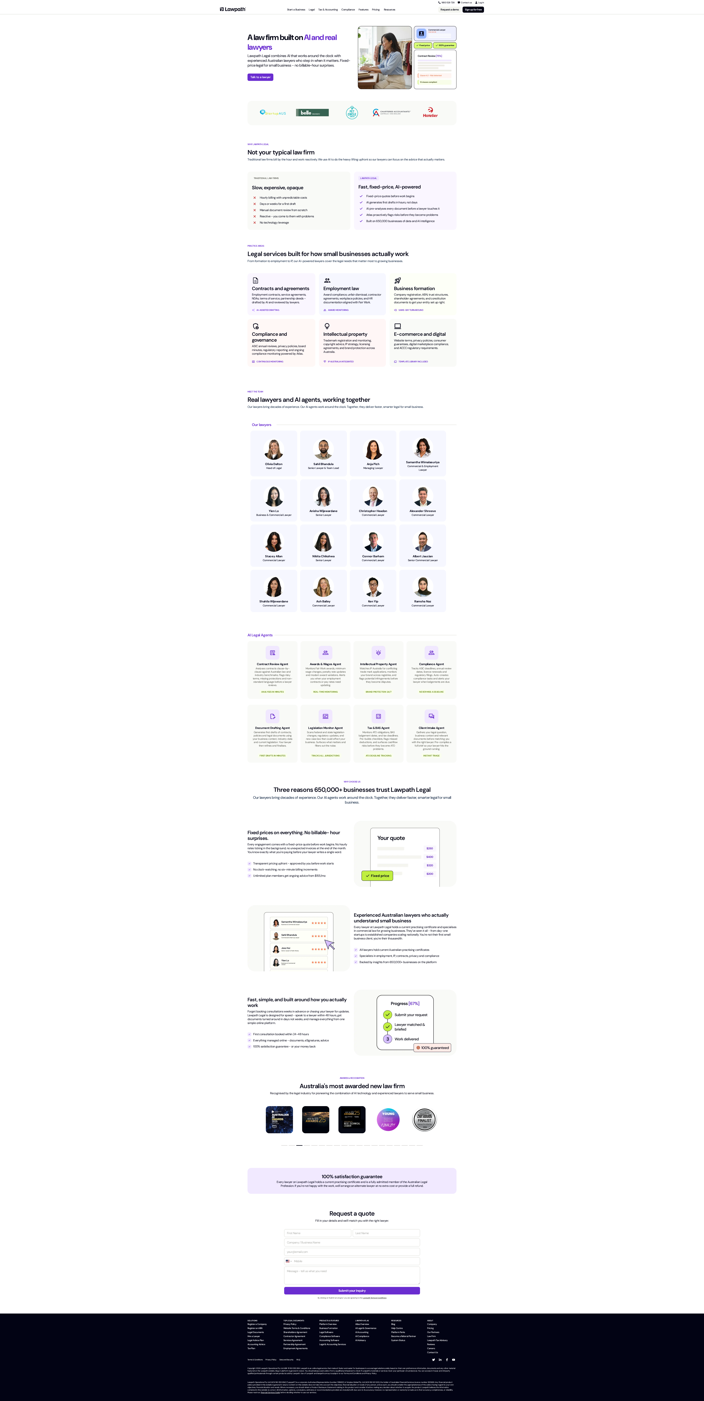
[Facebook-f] (447, 1360)
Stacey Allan (273, 556)
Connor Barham (373, 556)
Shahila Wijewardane (273, 601)
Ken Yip (373, 601)
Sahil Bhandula (323, 464)
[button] (284, 1145)
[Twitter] (434, 1360)
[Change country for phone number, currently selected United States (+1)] (288, 1261)
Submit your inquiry (352, 1291)
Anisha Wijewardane (323, 511)
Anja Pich (373, 464)
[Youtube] (453, 1360)
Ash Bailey (323, 601)
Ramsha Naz (422, 601)
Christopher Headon (373, 511)
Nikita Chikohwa (323, 556)
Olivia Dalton (273, 464)
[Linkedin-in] (440, 1360)
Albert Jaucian (423, 556)
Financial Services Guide (270, 1392)
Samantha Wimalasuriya (422, 462)
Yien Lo (274, 511)
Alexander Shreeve (423, 511)
